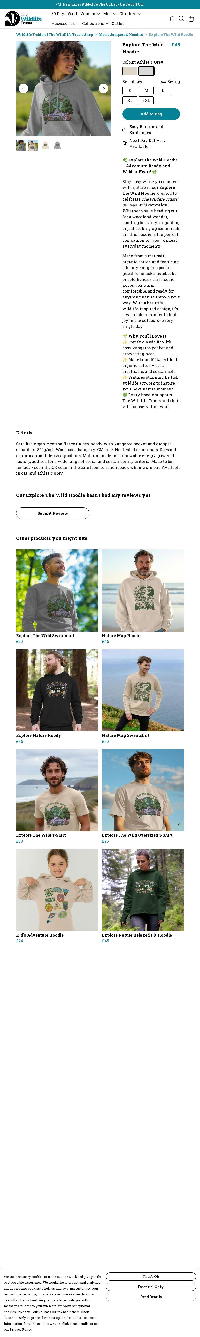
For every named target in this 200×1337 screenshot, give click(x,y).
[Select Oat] (129, 71)
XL (130, 100)
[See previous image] (23, 88)
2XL (146, 100)
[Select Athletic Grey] (146, 71)
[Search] (181, 18)
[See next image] (103, 88)
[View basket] (191, 18)
